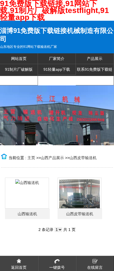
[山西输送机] (27, 193)
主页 (31, 158)
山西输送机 (27, 214)
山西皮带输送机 (83, 158)
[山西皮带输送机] (80, 193)
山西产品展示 (52, 158)
